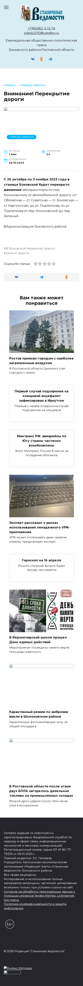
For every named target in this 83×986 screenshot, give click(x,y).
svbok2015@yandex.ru (41, 33)
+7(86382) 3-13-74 (41, 28)
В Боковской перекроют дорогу (30, 248)
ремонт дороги (17, 253)
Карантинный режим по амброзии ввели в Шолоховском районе (38, 714)
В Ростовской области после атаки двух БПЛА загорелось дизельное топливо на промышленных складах (41, 791)
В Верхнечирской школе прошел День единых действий (38, 640)
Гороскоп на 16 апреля (41, 560)
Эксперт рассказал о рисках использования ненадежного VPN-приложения (39, 527)
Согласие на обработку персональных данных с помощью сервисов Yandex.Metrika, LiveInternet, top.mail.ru (39, 896)
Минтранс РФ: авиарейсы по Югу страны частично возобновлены (41, 440)
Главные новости (21, 137)
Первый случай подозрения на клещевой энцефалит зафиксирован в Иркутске (42, 395)
